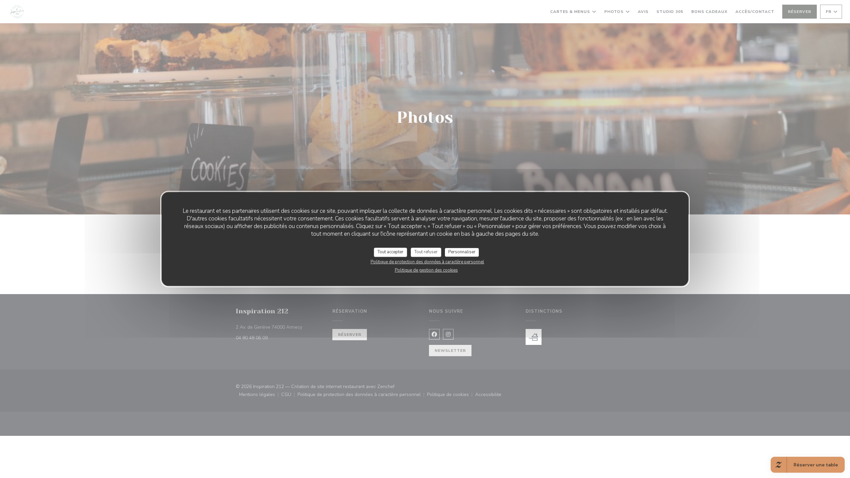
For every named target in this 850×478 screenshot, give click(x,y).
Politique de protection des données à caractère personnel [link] (427, 262)
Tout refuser (426, 252)
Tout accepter (390, 252)
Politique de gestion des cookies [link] (426, 270)
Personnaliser (461, 252)
